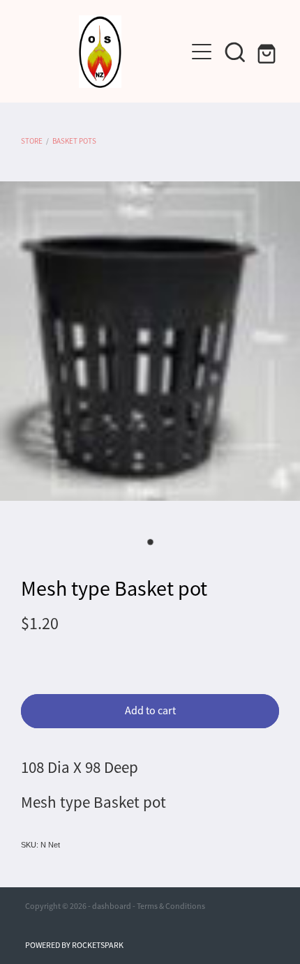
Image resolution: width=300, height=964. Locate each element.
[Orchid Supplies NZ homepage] (100, 51)
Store (32, 141)
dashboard (111, 906)
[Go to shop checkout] (268, 51)
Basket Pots (74, 141)
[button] (235, 51)
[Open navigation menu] (201, 51)
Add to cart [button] (150, 711)
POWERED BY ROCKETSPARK (74, 945)
